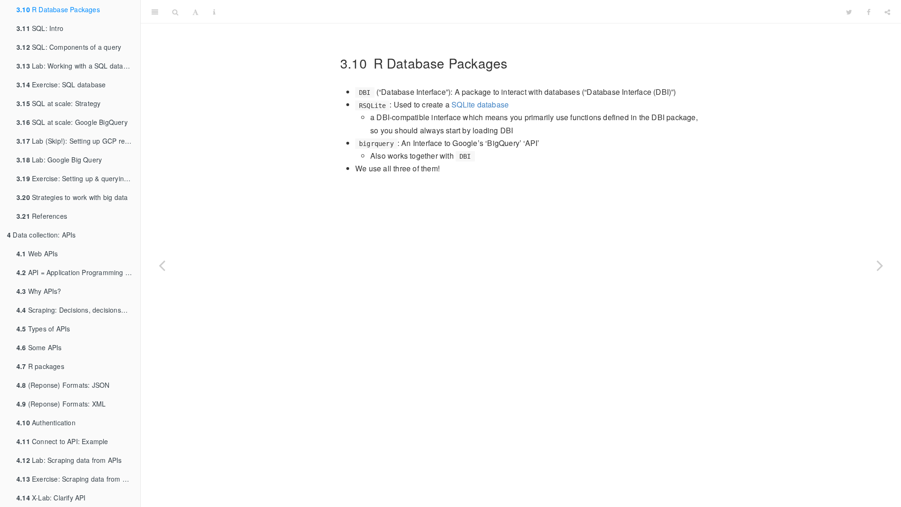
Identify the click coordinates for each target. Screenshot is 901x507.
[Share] (887, 11)
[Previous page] (162, 265)
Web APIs (37, 253)
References (41, 216)
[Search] (175, 11)
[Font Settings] (195, 11)
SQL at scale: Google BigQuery (72, 122)
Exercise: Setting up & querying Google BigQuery (78, 178)
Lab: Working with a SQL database (77, 65)
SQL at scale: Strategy (58, 103)
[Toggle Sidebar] (155, 11)
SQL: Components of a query (68, 47)
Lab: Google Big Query (59, 159)
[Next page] (880, 265)
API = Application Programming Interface (78, 272)
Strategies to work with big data (72, 197)
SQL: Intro (39, 28)
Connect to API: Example (62, 441)
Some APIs (39, 347)
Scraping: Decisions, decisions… (72, 310)
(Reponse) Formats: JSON (62, 385)
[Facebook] (869, 11)
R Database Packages (58, 9)
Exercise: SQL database (61, 84)
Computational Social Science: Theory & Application (531, 11)
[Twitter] (849, 11)
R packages (40, 366)
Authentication (46, 422)
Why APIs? (38, 291)
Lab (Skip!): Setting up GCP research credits (78, 141)
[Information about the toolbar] (214, 11)
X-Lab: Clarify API (51, 497)
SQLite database (480, 104)
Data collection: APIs (41, 234)
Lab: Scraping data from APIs (69, 460)
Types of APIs (43, 328)
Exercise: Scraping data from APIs (76, 479)
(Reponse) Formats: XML (61, 403)
